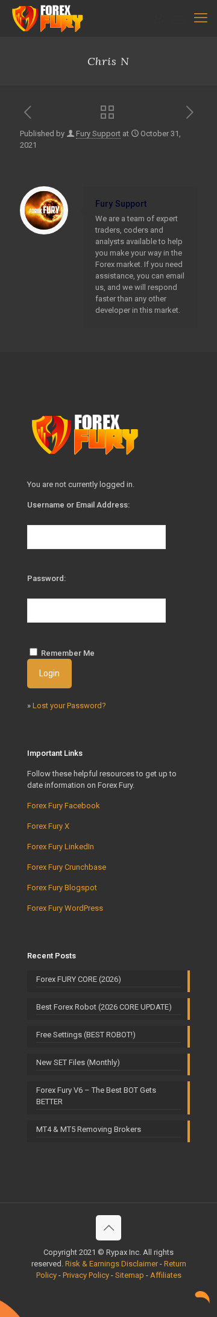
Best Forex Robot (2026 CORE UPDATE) (104, 1006)
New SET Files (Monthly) (78, 1062)
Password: (46, 578)
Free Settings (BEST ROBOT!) (86, 1034)
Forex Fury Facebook (63, 805)
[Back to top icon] (108, 1227)
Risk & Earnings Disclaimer (111, 1263)
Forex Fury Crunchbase (66, 867)
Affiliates (165, 1275)
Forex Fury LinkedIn (60, 846)
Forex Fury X (48, 826)
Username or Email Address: (78, 504)
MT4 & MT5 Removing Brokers (88, 1129)
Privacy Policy (86, 1275)
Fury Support (98, 133)
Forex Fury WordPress (65, 908)
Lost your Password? (69, 705)
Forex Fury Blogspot (62, 887)
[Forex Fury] (49, 18)
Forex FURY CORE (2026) (78, 979)
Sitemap (129, 1275)
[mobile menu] (200, 18)
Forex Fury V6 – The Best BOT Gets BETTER (96, 1096)
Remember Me (68, 653)
